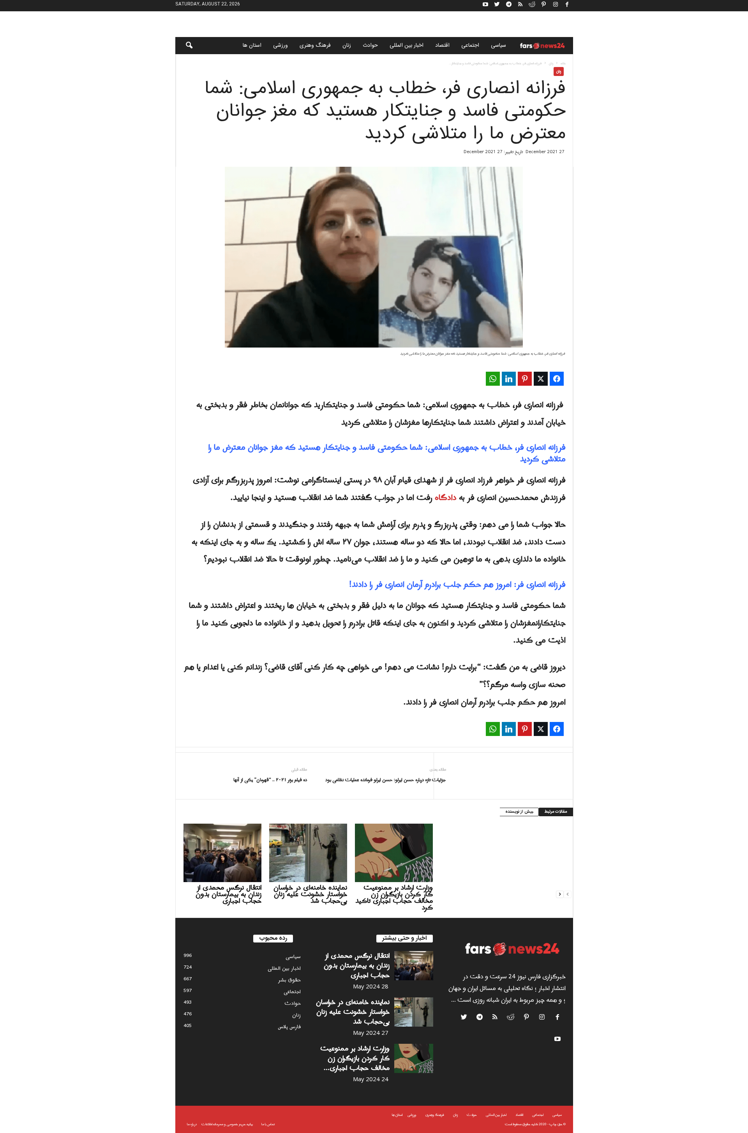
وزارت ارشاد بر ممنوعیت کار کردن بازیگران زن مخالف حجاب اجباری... (355, 1058)
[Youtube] (485, 5)
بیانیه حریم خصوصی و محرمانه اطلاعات (227, 1124)
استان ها (252, 45)
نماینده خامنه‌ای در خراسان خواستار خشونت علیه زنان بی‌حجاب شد (310, 894)
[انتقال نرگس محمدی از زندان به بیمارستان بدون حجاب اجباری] (222, 853)
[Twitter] (497, 5)
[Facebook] (567, 5)
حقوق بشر (289, 980)
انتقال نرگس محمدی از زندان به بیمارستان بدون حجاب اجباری (228, 894)
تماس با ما (268, 1124)
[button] (183, 45)
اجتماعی (470, 45)
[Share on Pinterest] (525, 379)
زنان (346, 45)
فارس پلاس (289, 1027)
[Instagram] (555, 5)
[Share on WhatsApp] (493, 379)
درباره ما (192, 1124)
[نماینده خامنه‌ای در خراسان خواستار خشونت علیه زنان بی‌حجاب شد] (308, 853)
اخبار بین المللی (406, 45)
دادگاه (446, 497)
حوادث (370, 45)
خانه (563, 63)
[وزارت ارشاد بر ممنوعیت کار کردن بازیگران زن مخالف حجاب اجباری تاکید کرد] (394, 853)
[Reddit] (532, 5)
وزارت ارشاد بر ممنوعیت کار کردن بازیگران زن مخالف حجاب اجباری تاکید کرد (394, 898)
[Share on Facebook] (557, 379)
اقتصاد (442, 45)
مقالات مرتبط (556, 811)
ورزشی (280, 45)
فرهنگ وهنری (315, 45)
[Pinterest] (544, 5)
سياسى (498, 45)
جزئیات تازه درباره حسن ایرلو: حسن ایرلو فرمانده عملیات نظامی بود (385, 780)
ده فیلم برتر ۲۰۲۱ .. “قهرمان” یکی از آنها (270, 780)
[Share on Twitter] (541, 379)
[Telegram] (508, 5)
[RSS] (520, 5)
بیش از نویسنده (519, 811)
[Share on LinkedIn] (509, 379)
